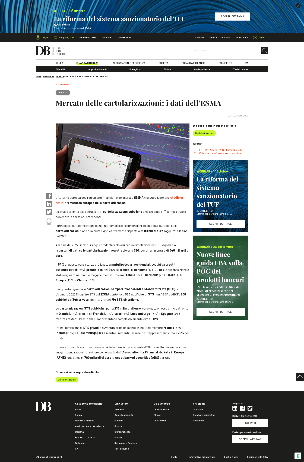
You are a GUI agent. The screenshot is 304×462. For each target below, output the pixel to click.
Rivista (167, 69)
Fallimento (80, 443)
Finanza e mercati (84, 420)
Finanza (60, 76)
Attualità (60, 69)
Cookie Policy (231, 457)
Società (79, 431)
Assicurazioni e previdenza (89, 426)
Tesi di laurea (122, 448)
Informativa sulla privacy (202, 457)
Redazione (242, 37)
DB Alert (107, 37)
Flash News (48, 76)
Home (39, 76)
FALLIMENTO (225, 62)
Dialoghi (133, 69)
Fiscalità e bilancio (85, 437)
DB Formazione (88, 37)
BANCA (59, 62)
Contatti (175, 457)
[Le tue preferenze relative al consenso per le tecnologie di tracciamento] (297, 456)
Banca (78, 415)
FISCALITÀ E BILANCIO (193, 62)
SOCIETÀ (163, 62)
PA (246, 62)
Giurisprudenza (202, 69)
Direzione (199, 37)
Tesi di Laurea (240, 69)
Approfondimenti (97, 69)
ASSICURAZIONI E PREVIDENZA (129, 62)
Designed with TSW (257, 457)
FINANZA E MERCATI (87, 62)
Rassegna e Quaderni (126, 443)
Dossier (119, 437)
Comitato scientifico (220, 37)
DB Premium (124, 37)
